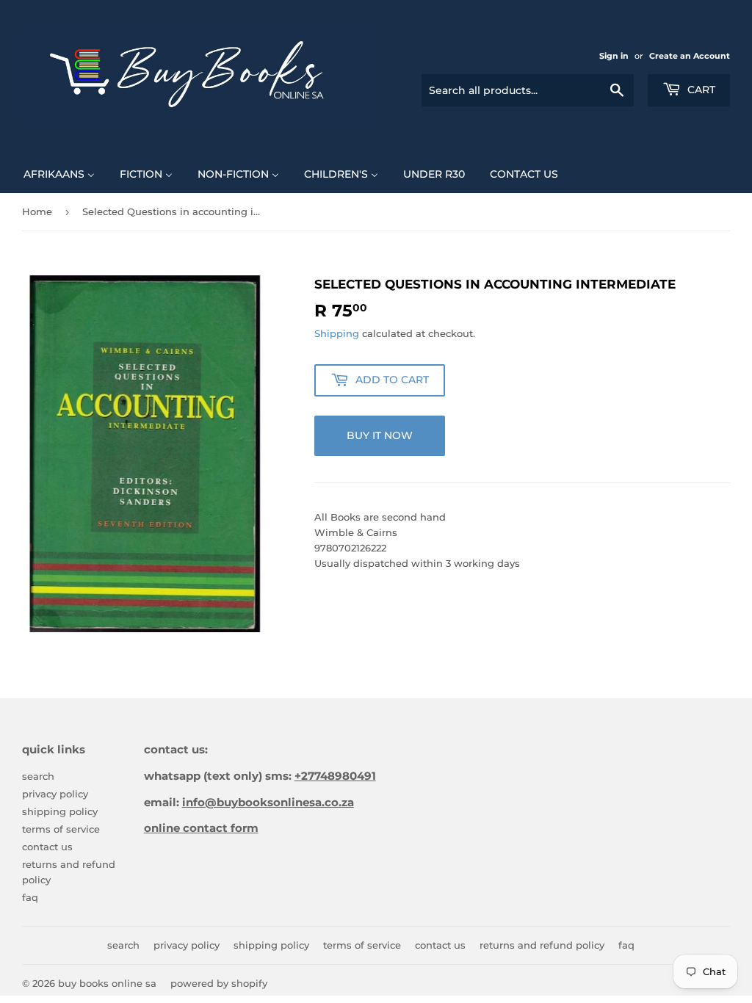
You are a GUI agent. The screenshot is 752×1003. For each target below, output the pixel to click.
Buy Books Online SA (107, 983)
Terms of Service (61, 829)
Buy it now (380, 435)
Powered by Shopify (218, 983)
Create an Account (689, 56)
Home (37, 211)
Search (38, 776)
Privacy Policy (55, 794)
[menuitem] (59, 172)
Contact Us (47, 846)
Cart (699, 89)
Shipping (336, 333)
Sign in (614, 56)
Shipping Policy (60, 811)
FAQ (30, 897)
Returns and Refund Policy (542, 945)
